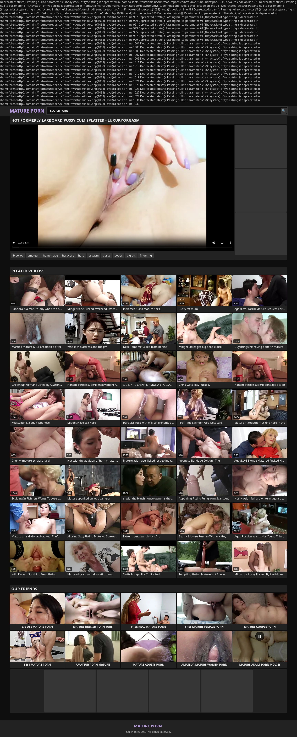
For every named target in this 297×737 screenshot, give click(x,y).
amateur (33, 255)
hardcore (68, 255)
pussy (106, 255)
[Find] (284, 111)
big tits (131, 255)
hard (81, 255)
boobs (118, 255)
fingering (146, 255)
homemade (50, 255)
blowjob (18, 255)
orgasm (94, 255)
